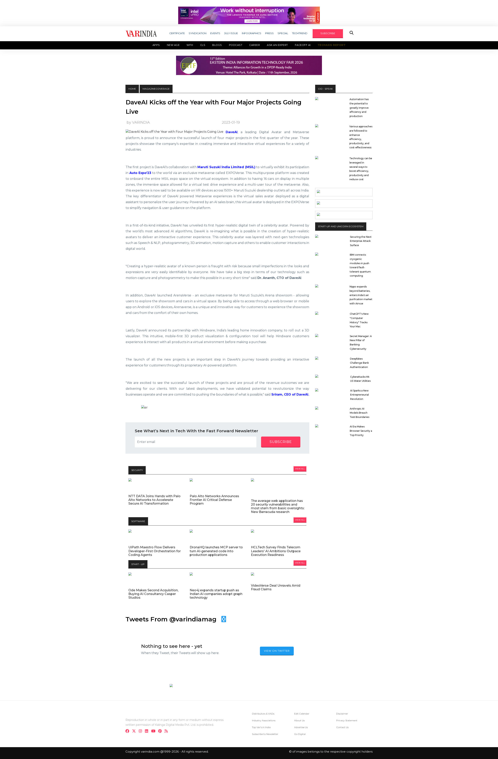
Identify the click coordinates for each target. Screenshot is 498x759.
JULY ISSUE (231, 33)
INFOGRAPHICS (251, 33)
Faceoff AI (303, 45)
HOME (132, 88)
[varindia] (167, 731)
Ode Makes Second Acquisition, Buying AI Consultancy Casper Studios (153, 593)
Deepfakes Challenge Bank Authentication (359, 363)
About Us (299, 720)
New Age (173, 45)
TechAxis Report (332, 45)
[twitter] (135, 731)
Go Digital (300, 734)
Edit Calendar (301, 713)
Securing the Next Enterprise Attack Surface (361, 241)
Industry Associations (263, 720)
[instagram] (141, 731)
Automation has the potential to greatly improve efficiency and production (359, 107)
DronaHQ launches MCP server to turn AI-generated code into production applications (216, 550)
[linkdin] (148, 731)
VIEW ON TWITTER (277, 650)
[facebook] (128, 731)
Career (254, 45)
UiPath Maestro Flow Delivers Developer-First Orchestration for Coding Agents (154, 550)
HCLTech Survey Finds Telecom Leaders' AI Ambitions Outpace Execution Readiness (276, 550)
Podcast (235, 45)
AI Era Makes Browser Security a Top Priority (361, 430)
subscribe (281, 442)
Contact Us (342, 727)
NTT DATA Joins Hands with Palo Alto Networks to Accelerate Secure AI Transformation (154, 499)
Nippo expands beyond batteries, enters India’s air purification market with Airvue (361, 295)
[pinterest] (161, 731)
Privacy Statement (346, 720)
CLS (202, 45)
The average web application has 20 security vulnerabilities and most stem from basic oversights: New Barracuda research (277, 506)
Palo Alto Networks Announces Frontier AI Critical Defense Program (214, 499)
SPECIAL (283, 33)
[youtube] (154, 731)
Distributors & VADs (263, 713)
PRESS (269, 33)
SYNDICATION (197, 33)
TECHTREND (299, 33)
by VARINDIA (138, 122)
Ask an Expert (277, 45)
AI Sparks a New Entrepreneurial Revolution (359, 394)
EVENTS (215, 33)
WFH (190, 45)
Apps (156, 45)
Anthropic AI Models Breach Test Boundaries (359, 412)
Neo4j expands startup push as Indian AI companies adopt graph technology (216, 593)
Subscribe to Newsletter (265, 734)
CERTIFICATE (177, 33)
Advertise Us (301, 727)
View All (300, 468)
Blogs (217, 45)
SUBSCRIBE (327, 33)
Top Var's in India (261, 727)
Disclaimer (342, 713)
